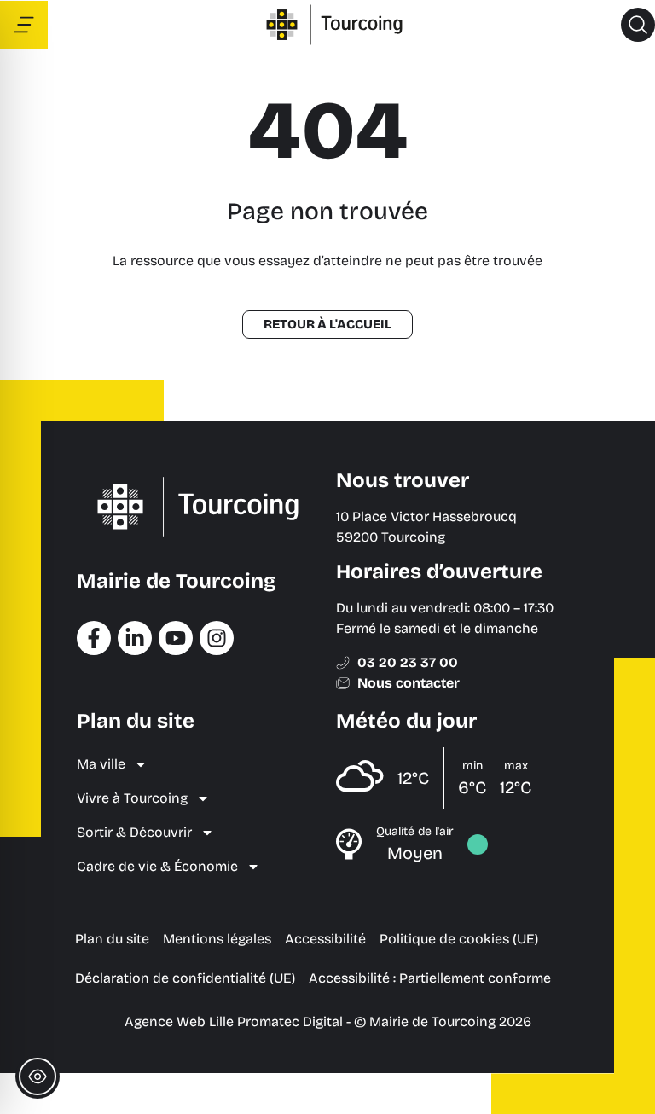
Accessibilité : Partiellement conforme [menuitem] (430, 978)
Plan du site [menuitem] (112, 939)
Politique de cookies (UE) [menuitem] (459, 939)
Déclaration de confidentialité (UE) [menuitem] (185, 978)
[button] (638, 25)
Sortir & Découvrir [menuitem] (134, 832)
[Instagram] (217, 638)
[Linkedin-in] (135, 638)
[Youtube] (176, 638)
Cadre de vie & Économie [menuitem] (157, 866)
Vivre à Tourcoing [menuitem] (132, 798)
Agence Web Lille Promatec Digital (234, 1021)
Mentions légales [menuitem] (217, 939)
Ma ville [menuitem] (101, 764)
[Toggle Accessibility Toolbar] (37, 1076)
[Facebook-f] (94, 638)
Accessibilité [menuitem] (325, 939)
